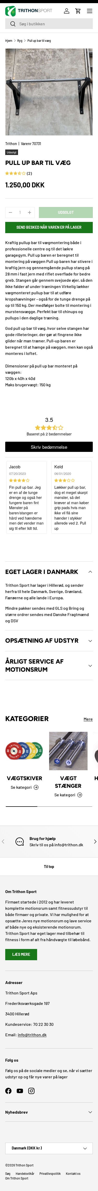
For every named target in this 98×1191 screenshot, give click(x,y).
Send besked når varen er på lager (49, 227)
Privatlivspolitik (50, 1173)
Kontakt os (73, 1173)
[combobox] (49, 23)
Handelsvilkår (25, 1173)
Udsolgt (66, 212)
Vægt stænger (68, 782)
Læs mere (21, 954)
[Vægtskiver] (24, 751)
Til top (49, 866)
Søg (7, 1173)
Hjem (8, 40)
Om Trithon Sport (16, 1178)
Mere (88, 718)
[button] (78, 11)
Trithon (11, 143)
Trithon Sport (24, 1165)
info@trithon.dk (32, 1034)
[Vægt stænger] (68, 751)
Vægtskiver (24, 778)
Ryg (19, 40)
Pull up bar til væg (39, 40)
